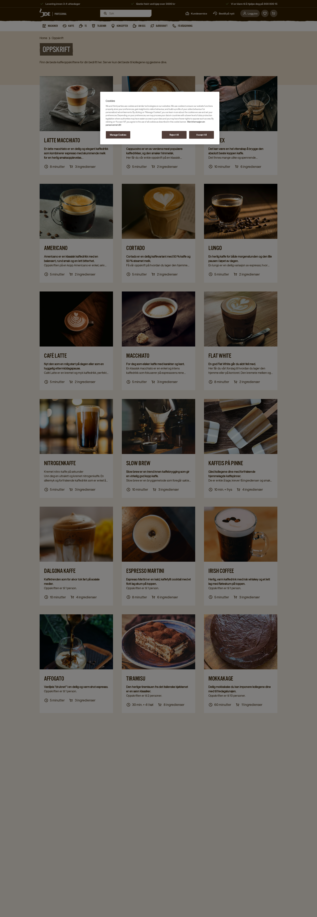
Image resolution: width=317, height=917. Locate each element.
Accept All (201, 134)
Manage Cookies (118, 134)
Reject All (174, 134)
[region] (159, 118)
